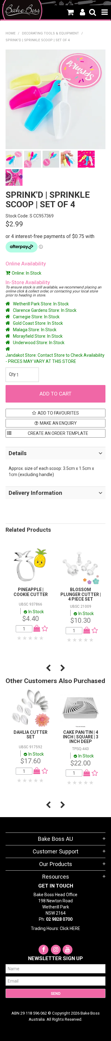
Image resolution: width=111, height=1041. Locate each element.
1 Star (19, 638)
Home (10, 33)
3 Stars (30, 638)
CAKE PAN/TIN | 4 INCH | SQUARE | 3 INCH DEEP (80, 737)
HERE (75, 928)
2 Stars (25, 638)
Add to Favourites (58, 413)
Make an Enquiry (58, 423)
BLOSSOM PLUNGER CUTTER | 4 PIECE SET (80, 594)
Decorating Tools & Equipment (50, 33)
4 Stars (36, 638)
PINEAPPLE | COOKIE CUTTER (31, 592)
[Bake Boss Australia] (22, 10)
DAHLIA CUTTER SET (30, 734)
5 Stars (41, 638)
